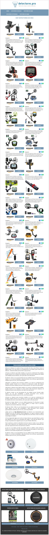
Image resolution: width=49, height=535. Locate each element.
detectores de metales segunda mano (12, 489)
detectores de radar (24, 14)
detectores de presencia (11, 14)
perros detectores (12, 508)
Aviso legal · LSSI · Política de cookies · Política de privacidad (24, 526)
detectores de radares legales (36, 508)
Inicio (7, 11)
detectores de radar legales (36, 489)
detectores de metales (16, 11)
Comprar (19, 34)
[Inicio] (24, 6)
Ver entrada (15, 451)
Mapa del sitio (24, 528)
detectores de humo (28, 11)
